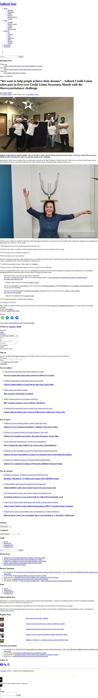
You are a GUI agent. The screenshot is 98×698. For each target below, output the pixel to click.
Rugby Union (12, 29)
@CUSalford (24, 286)
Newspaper (7, 45)
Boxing (10, 27)
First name (3, 358)
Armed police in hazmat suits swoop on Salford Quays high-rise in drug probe (34, 412)
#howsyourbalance (54, 277)
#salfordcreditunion (81, 277)
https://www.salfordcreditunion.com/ (63, 305)
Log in (6, 541)
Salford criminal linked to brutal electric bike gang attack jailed (23, 69)
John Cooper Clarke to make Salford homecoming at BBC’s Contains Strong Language (38, 506)
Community (30, 94)
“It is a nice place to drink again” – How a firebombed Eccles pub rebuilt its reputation (46, 581)
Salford (11, 323)
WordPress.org (8, 547)
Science (10, 19)
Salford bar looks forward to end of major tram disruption (30, 579)
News (5, 8)
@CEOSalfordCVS (64, 286)
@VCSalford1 (74, 286)
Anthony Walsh (7, 94)
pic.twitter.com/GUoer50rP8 (12, 292)
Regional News (12, 17)
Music (9, 39)
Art (9, 33)
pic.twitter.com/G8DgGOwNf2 (13, 279)
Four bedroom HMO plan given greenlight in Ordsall (30, 575)
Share (6, 93)
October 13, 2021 (33, 282)
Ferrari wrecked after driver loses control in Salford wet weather (23, 66)
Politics (10, 15)
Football (10, 22)
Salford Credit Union (7, 155)
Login (2, 332)
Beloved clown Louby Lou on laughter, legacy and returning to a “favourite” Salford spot (39, 515)
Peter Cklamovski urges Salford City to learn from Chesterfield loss (30, 445)
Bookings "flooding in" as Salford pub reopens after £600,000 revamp (47, 640)
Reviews (10, 41)
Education (11, 12)
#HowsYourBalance (49, 286)
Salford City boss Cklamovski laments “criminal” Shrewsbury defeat (31, 427)
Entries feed (7, 543)
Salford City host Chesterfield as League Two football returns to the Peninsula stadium (38, 455)
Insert (18, 695)
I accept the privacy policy (10, 362)
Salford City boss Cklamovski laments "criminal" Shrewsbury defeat (46, 634)
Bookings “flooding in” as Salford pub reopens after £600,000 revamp (31, 479)
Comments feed (8, 545)
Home (2, 76)
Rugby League (12, 24)
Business (10, 10)
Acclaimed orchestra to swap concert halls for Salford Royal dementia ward (33, 497)
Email (2, 360)
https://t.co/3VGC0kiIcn (72, 291)
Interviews (11, 38)
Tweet (2, 93)
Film (9, 36)
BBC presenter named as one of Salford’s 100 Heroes (24, 403)
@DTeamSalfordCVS (86, 286)
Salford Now (8, 3)
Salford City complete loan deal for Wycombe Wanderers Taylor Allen (31, 436)
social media (30, 323)
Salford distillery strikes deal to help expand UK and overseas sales (30, 488)
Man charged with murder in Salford (15, 73)
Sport (5, 20)
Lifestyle (6, 31)
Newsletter (7, 46)
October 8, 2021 (29, 296)
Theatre (10, 43)
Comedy (10, 34)
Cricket (10, 26)
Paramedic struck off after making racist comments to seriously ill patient (36, 577)
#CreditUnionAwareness (67, 277)
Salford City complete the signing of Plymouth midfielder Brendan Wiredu (33, 464)
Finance (6, 323)
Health (10, 14)
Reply (2, 691)
